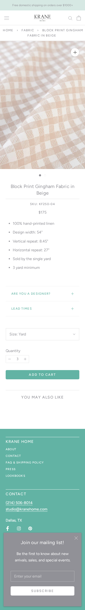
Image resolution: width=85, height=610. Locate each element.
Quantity (13, 351)
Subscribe (42, 591)
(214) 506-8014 (19, 502)
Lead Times (21, 308)
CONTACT (13, 456)
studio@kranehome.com (26, 509)
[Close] (76, 538)
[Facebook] (7, 528)
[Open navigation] (6, 18)
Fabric (27, 30)
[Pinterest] (30, 528)
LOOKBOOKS (15, 475)
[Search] (70, 18)
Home (8, 30)
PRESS (11, 469)
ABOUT (11, 449)
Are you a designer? (31, 293)
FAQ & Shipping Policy (25, 462)
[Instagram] (19, 528)
